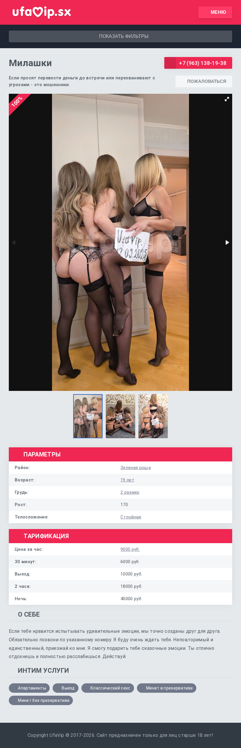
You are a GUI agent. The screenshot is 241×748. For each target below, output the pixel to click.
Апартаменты (32, 688)
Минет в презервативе (169, 688)
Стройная (130, 517)
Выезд (68, 688)
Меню (218, 12)
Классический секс (110, 688)
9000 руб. (130, 549)
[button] (227, 99)
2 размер (130, 492)
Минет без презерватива (43, 700)
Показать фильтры (123, 36)
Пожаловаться (206, 81)
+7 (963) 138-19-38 (202, 63)
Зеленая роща (135, 467)
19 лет (127, 480)
